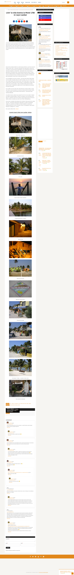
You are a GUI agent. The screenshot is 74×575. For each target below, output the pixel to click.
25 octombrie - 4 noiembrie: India (60, 47)
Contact (39, 2)
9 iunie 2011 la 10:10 (11, 471)
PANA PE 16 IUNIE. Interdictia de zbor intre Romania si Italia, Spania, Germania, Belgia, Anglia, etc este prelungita (46, 85)
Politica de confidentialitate (43, 572)
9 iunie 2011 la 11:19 (12, 480)
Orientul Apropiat (28, 5)
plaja (27, 403)
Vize (39, 73)
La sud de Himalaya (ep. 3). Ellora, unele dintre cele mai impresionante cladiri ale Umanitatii (45, 37)
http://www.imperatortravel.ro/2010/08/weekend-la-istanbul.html (18, 526)
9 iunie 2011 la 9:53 (10, 462)
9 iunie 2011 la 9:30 (10, 441)
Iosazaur (10, 461)
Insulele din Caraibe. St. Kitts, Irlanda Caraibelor (12, 411)
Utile (15, 2)
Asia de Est (40, 5)
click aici (16, 108)
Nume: (7, 543)
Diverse (22, 2)
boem (10, 403)
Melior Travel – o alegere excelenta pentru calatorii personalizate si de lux (46, 161)
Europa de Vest (11, 5)
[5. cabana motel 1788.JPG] (20, 257)
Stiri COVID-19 (34, 2)
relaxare (30, 403)
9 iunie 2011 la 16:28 (11, 498)
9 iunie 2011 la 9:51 (11, 450)
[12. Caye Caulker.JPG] (20, 357)
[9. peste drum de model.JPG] (20, 276)
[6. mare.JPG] (20, 195)
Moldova (40, 141)
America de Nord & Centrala (49, 5)
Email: (22, 543)
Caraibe (13, 403)
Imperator (16, 409)
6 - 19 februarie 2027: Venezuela (60, 55)
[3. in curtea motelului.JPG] (20, 174)
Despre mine (27, 2)
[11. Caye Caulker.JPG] (20, 338)
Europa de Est (22, 5)
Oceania (61, 5)
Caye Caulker (16, 403)
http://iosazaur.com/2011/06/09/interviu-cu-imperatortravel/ (18, 472)
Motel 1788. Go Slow (23, 403)
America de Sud (56, 5)
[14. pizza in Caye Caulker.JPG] (20, 396)
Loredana (10, 423)
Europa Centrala (17, 5)
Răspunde (8, 427)
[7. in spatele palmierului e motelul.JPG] (20, 216)
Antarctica (64, 5)
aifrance (7, 413)
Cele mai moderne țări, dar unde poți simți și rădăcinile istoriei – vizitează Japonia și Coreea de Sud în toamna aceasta (46, 155)
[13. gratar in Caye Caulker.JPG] (20, 375)
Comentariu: (7, 538)
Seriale (18, 2)
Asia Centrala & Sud (34, 5)
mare (19, 403)
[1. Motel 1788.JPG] (20, 41)
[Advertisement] (20, 59)
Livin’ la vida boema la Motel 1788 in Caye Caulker (26, 9)
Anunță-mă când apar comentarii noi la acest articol (13, 550)
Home (8, 9)
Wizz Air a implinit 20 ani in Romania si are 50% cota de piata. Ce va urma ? (45, 62)
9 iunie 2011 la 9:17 (10, 424)
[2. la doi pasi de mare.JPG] (20, 153)
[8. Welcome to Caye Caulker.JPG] (20, 297)
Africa (43, 5)
